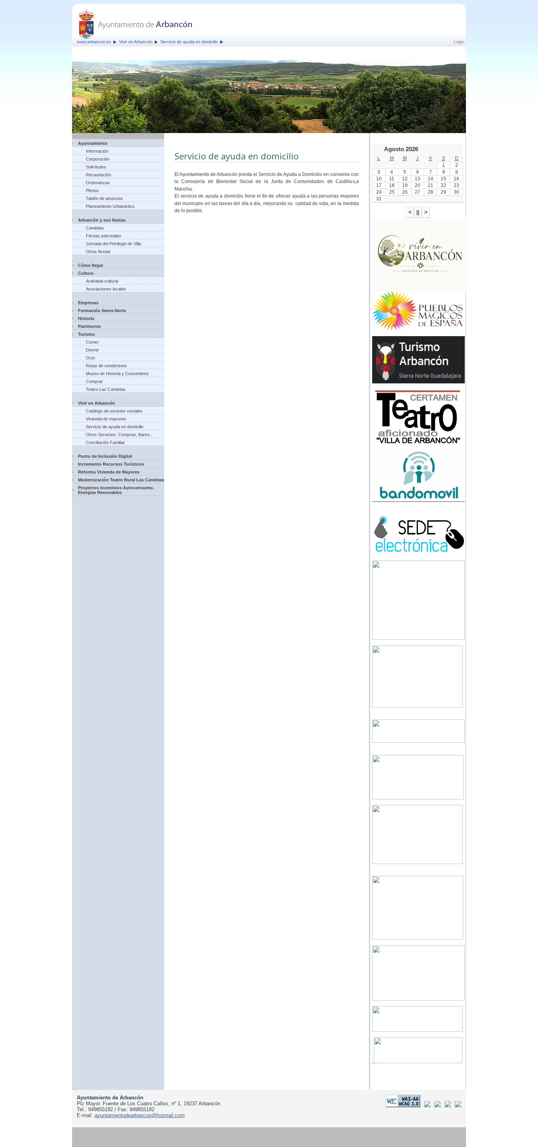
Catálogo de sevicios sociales (114, 411)
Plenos (92, 190)
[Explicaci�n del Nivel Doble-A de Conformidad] (404, 1105)
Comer (92, 342)
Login (459, 41)
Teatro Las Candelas (106, 389)
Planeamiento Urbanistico (110, 206)
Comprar (94, 381)
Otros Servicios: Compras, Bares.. (119, 434)
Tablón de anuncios (104, 198)
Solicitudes (96, 167)
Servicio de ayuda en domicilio (189, 41)
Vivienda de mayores (106, 418)
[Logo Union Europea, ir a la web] (458, 1105)
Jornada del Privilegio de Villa (113, 243)
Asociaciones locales (106, 289)
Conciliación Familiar (105, 442)
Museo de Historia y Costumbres (117, 373)
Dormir (92, 350)
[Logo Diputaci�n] (428, 1105)
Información (97, 151)
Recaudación (98, 174)
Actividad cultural (102, 281)
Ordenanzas (98, 182)
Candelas (95, 228)
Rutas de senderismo (106, 365)
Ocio (90, 357)
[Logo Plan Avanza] (438, 1105)
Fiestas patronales (103, 235)
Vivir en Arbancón (135, 41)
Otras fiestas (98, 251)
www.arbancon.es (94, 41)
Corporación (97, 159)
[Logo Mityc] (449, 1105)
